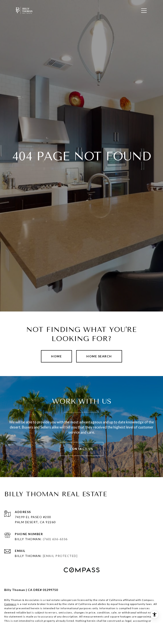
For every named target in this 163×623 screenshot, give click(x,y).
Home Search (99, 356)
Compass (10, 604)
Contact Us (81, 449)
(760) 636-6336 (55, 539)
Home (56, 356)
